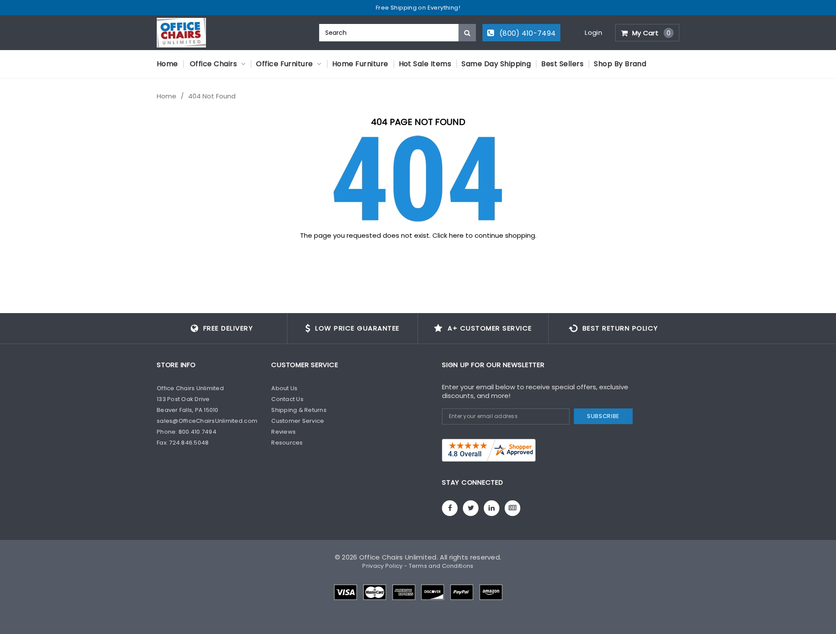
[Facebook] (450, 508)
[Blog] (512, 508)
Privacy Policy (382, 566)
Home (166, 96)
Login (593, 32)
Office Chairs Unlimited (398, 557)
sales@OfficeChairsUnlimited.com (207, 421)
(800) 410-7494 (527, 33)
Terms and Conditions (441, 566)
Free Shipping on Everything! (418, 7)
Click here (448, 235)
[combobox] (397, 32)
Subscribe (603, 416)
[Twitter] (471, 508)
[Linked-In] (491, 508)
